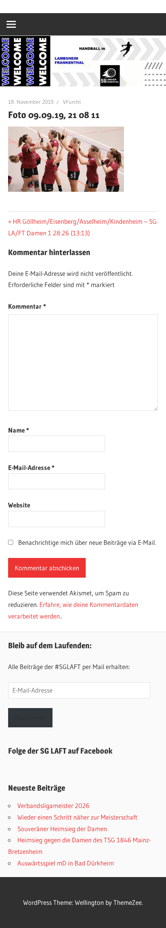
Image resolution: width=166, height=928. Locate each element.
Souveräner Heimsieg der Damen (62, 829)
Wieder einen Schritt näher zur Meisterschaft (77, 817)
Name (18, 430)
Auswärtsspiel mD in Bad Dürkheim (65, 863)
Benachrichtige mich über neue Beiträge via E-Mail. (87, 542)
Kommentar (27, 306)
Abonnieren (30, 717)
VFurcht (72, 101)
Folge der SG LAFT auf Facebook (60, 751)
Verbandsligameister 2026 (53, 805)
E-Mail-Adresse (31, 467)
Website (19, 505)
